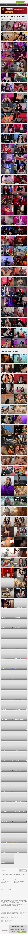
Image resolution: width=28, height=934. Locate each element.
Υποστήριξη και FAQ (5, 895)
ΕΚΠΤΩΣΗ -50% (9, 12)
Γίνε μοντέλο (16, 876)
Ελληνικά (21, 870)
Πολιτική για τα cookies (5, 884)
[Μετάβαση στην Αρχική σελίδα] (8, 1)
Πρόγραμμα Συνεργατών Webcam (19, 882)
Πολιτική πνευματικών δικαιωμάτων (5, 882)
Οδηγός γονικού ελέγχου (6, 887)
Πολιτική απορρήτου (5, 876)
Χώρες (12, 19)
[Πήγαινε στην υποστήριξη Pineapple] (2, 921)
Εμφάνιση (5, 19)
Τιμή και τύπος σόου (22, 19)
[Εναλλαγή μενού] (1, 2)
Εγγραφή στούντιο (17, 879)
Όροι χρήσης (3, 879)
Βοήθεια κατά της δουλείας (6, 889)
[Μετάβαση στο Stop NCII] (8, 921)
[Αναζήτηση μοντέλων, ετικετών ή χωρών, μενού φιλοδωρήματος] (26, 5)
